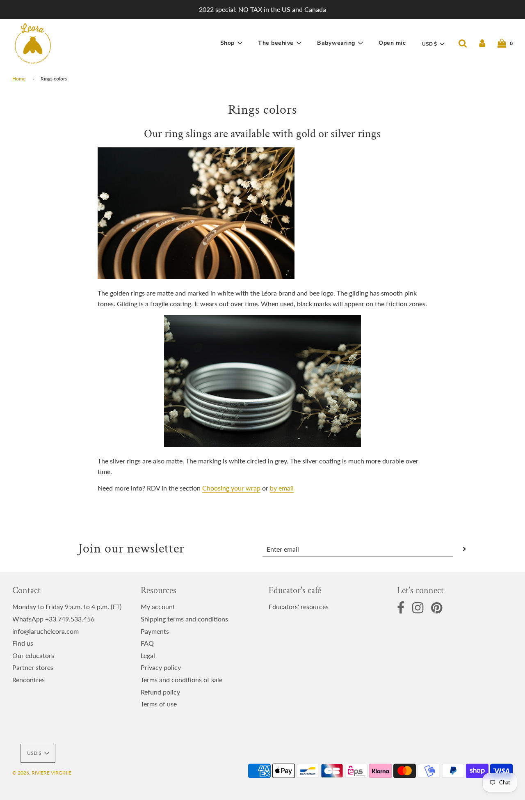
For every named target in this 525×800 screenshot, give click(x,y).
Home (18, 79)
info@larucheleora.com (45, 631)
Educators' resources (299, 606)
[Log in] (482, 43)
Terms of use (159, 704)
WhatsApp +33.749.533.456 (53, 619)
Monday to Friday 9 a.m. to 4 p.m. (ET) (66, 606)
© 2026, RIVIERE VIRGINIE (41, 773)
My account (158, 606)
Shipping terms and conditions (184, 619)
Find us (22, 643)
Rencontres (28, 679)
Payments (155, 631)
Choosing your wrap (231, 488)
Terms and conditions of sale (181, 679)
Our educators (33, 655)
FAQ (147, 643)
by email (282, 488)
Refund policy (160, 692)
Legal (148, 655)
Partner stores (32, 667)
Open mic (392, 43)
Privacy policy (161, 667)
